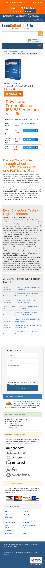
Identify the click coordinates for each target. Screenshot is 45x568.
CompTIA (25, 514)
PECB (24, 533)
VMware (25, 528)
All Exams (12, 544)
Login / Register (38, 20)
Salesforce (8, 528)
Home (14, 20)
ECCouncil (8, 517)
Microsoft (25, 522)
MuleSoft (8, 530)
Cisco (6, 514)
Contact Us (28, 20)
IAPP (24, 530)
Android (25, 511)
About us (27, 544)
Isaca (6, 520)
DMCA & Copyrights (10, 546)
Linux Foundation (10, 522)
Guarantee (20, 20)
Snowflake (8, 533)
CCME (21, 51)
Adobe (7, 511)
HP (23, 517)
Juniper (24, 520)
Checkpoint (13, 51)
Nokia (6, 525)
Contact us (19, 544)
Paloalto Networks (28, 525)
